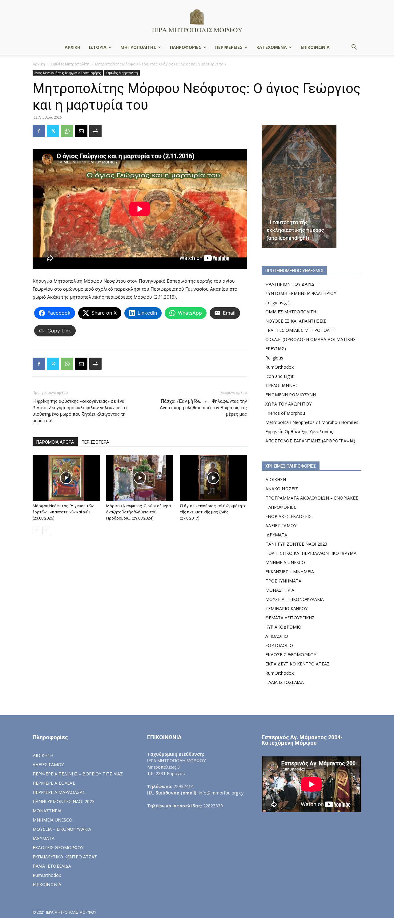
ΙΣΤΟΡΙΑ (98, 47)
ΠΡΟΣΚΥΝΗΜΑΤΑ (283, 581)
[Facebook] (39, 131)
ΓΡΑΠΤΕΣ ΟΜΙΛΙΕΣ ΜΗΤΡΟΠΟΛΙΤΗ (300, 330)
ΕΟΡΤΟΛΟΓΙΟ (279, 645)
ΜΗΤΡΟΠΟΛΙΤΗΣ (138, 47)
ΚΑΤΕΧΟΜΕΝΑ (271, 47)
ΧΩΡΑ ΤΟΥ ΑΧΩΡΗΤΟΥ (288, 404)
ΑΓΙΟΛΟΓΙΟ (276, 636)
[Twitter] (53, 131)
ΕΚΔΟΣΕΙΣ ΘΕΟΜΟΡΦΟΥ (290, 654)
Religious (274, 358)
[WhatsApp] (67, 131)
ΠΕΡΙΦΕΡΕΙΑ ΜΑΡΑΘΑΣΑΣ (59, 792)
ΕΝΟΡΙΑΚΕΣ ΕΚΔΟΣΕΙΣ (288, 516)
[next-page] (46, 530)
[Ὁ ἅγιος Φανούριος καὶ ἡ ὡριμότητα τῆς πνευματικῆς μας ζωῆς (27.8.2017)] (213, 478)
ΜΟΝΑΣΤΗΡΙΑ (279, 590)
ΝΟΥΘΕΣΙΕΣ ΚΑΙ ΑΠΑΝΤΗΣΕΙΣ (295, 321)
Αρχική (39, 64)
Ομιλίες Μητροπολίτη (70, 64)
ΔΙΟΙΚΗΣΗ (275, 479)
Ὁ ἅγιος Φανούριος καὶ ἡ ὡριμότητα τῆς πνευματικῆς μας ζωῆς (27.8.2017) (213, 512)
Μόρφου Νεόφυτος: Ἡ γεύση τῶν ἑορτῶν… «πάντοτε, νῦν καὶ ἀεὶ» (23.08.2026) (63, 512)
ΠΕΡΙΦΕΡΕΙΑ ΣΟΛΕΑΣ (54, 783)
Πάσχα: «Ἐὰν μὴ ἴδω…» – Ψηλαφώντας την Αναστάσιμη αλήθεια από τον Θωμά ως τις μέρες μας (203, 407)
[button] (354, 48)
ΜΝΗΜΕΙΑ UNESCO (285, 562)
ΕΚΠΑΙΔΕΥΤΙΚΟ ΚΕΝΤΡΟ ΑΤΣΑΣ (297, 664)
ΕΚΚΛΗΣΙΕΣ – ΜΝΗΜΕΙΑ (289, 572)
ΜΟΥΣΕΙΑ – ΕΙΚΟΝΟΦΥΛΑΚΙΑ (294, 599)
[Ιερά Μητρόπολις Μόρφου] (197, 20)
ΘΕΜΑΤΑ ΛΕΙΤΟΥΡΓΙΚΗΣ (290, 618)
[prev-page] (36, 530)
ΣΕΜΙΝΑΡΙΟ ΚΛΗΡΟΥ (286, 608)
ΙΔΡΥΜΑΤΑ (276, 535)
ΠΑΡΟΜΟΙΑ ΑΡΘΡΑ (55, 442)
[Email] (81, 131)
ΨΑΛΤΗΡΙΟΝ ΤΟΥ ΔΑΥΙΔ (289, 284)
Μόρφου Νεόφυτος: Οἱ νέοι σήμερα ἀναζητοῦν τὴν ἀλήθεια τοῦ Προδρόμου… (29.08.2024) (138, 512)
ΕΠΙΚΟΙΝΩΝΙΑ (315, 47)
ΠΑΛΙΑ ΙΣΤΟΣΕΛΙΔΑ (284, 682)
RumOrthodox (279, 367)
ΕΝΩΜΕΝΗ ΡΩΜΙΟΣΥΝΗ (290, 395)
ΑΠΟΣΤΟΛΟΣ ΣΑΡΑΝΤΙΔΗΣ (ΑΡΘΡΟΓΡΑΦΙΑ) (310, 441)
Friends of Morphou (285, 413)
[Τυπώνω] (95, 131)
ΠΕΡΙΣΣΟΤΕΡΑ (95, 442)
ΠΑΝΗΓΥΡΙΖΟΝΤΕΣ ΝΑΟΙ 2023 (296, 544)
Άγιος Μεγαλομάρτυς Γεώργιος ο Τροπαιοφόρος (67, 73)
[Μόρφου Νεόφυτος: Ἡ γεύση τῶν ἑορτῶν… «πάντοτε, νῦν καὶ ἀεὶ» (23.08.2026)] (66, 478)
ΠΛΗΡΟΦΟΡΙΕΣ (185, 47)
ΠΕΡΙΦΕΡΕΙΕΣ (229, 47)
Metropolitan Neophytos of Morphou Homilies (311, 422)
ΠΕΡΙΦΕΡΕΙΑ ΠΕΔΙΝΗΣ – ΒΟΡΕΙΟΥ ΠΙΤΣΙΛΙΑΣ (78, 774)
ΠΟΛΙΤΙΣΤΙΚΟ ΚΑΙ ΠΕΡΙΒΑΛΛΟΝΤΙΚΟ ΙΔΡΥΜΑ (310, 553)
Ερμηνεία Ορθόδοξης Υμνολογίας (299, 431)
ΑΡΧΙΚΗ (72, 47)
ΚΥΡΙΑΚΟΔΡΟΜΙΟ (283, 627)
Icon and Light (279, 376)
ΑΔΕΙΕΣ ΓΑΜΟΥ (280, 525)
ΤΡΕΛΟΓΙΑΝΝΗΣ (281, 385)
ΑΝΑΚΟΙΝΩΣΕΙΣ (281, 489)
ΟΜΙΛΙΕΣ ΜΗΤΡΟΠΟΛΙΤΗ (290, 312)
